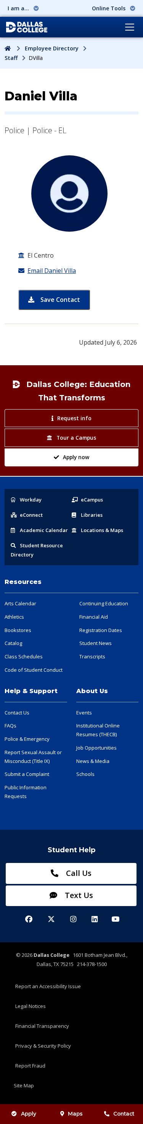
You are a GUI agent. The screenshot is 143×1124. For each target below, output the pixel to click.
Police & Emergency (27, 738)
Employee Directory (52, 48)
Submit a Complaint (27, 774)
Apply (28, 1114)
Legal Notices (30, 1006)
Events (84, 712)
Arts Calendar (20, 603)
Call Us (78, 873)
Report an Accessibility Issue (48, 986)
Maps (75, 1114)
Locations (102, 530)
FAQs (10, 725)
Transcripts (92, 656)
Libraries (92, 514)
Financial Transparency (42, 1025)
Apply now (76, 457)
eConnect (31, 514)
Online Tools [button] (109, 8)
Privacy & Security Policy (43, 1045)
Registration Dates (100, 630)
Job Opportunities (96, 747)
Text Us (78, 895)
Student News (95, 643)
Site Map (24, 1085)
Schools (85, 774)
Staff (11, 57)
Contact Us (17, 712)
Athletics (14, 616)
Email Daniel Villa (51, 270)
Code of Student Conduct (34, 669)
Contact (123, 1114)
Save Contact (64, 299)
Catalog (13, 643)
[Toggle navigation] (129, 27)
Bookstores (18, 630)
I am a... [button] (19, 8)
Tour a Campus (76, 437)
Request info (74, 418)
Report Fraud (30, 1065)
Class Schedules (24, 656)
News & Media (92, 761)
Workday (31, 499)
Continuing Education (103, 603)
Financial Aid (93, 616)
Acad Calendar (44, 530)
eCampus (92, 499)
